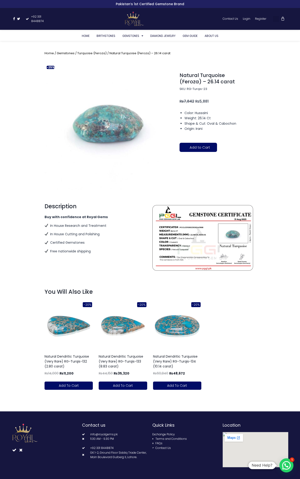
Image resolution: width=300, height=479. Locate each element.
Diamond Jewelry (163, 36)
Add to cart (69, 385)
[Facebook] (14, 18)
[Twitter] (18, 18)
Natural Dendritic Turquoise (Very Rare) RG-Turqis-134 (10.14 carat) (175, 361)
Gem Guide (190, 36)
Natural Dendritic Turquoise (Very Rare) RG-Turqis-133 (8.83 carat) (121, 361)
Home (86, 36)
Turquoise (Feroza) (92, 53)
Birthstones (106, 36)
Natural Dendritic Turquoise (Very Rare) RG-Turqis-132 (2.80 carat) (67, 361)
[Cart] (283, 19)
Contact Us (230, 19)
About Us (211, 36)
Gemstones (130, 36)
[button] (276, 19)
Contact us (93, 425)
